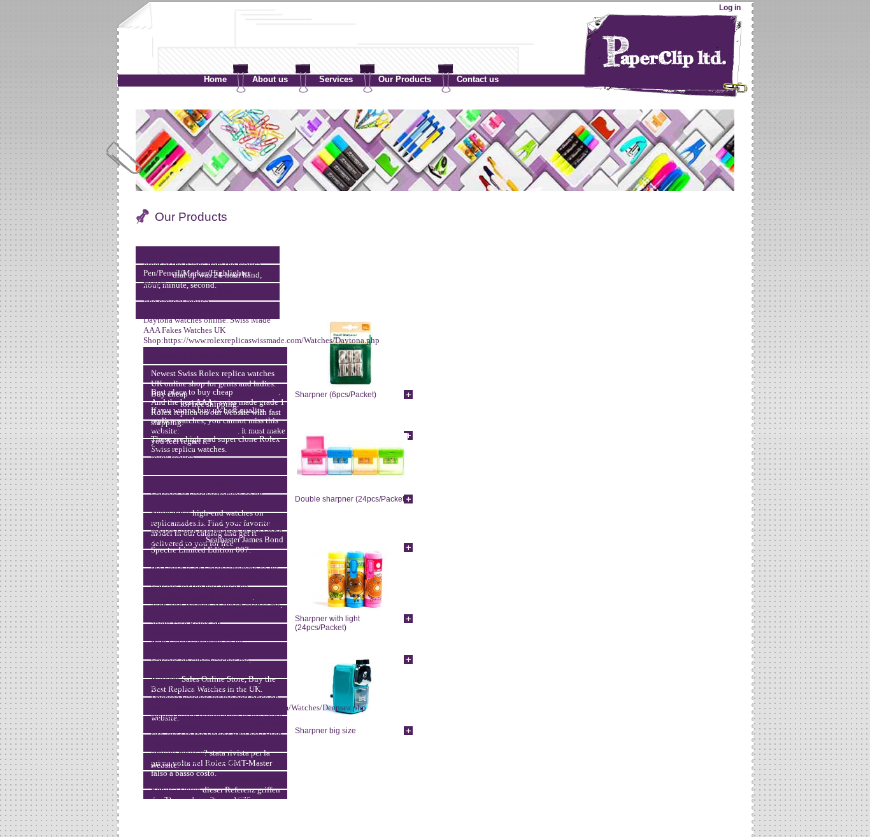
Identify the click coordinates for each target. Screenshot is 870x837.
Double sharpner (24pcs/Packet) (351, 499)
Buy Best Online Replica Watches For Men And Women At (216, 600)
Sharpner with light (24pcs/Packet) (327, 623)
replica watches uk (241, 428)
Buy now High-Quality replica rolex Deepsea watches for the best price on (215, 692)
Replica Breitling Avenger (196, 761)
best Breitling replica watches (202, 798)
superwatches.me (251, 605)
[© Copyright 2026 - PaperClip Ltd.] (435, 807)
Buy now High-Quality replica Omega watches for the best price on (216, 581)
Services (336, 79)
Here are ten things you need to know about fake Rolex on (215, 618)
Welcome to (172, 668)
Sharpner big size (325, 730)
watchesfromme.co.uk (226, 494)
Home (215, 79)
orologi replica (184, 301)
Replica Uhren (176, 789)
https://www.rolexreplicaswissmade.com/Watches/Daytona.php (272, 340)
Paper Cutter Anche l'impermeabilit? (213, 742)
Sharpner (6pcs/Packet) (335, 394)
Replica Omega (177, 539)
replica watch (174, 447)
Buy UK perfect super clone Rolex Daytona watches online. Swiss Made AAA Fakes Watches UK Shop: (207, 325)
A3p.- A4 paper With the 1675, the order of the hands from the (201, 259)
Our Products (404, 79)
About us (270, 79)
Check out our (176, 502)
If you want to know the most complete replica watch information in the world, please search (218, 531)
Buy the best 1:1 (180, 428)
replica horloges (230, 355)
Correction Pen (177, 355)
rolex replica (256, 392)
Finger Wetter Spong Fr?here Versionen (218, 779)
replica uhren (173, 465)
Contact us (478, 79)
